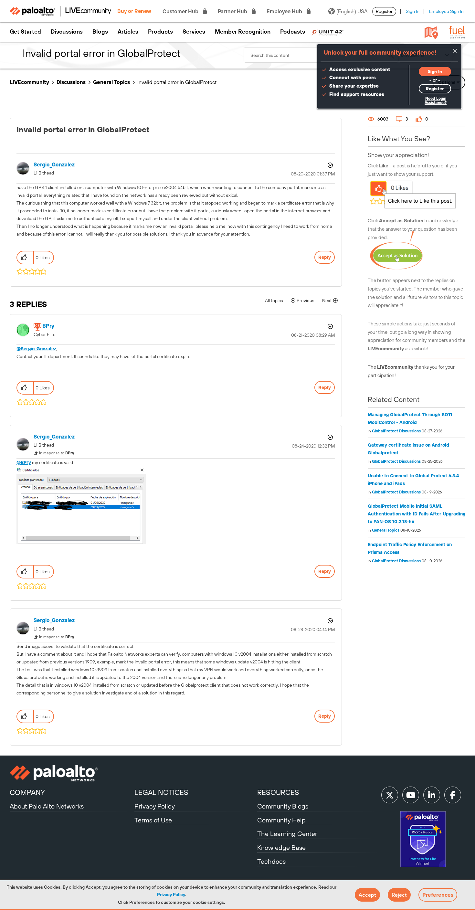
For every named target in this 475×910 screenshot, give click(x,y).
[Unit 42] (327, 31)
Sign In (412, 11)
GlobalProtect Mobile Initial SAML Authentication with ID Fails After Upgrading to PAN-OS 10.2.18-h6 (416, 513)
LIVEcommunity (29, 82)
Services (194, 31)
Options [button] (329, 165)
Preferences (437, 895)
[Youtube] (410, 795)
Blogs (100, 31)
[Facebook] (452, 795)
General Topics (111, 82)
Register (384, 11)
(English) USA (351, 11)
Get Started (25, 31)
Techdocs (271, 861)
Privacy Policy (171, 894)
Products (160, 31)
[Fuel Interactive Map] (431, 32)
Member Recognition (242, 31)
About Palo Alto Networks (47, 806)
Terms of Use (153, 820)
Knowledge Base (281, 847)
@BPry (23, 462)
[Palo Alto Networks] (71, 773)
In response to (56, 453)
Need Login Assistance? (436, 100)
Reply (324, 257)
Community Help (281, 820)
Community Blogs (282, 806)
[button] (367, 895)
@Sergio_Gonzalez (36, 348)
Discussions (67, 31)
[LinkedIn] (431, 795)
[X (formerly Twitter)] (389, 795)
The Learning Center (287, 833)
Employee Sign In (446, 11)
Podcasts (292, 31)
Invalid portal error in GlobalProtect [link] (176, 82)
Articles (128, 31)
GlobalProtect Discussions (396, 431)
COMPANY (27, 792)
